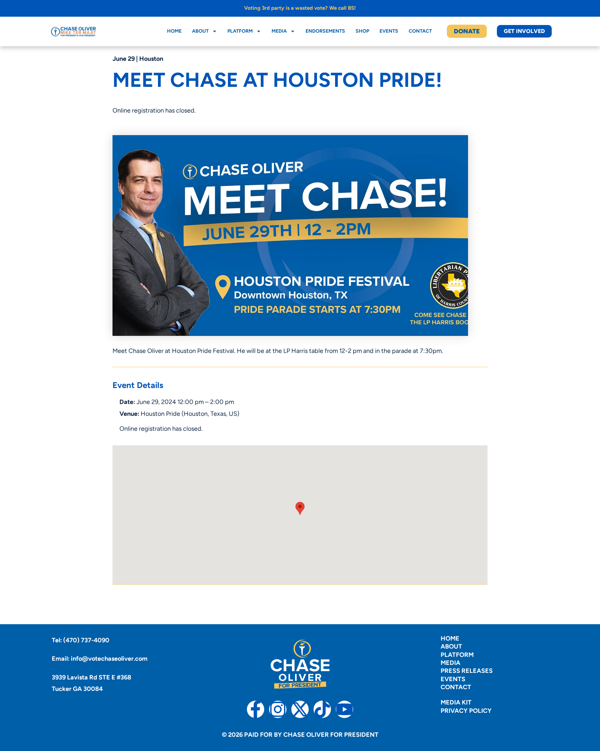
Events (389, 31)
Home (174, 31)
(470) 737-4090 (86, 640)
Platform (240, 31)
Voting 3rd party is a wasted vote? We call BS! (300, 8)
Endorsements (325, 31)
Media (279, 31)
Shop (362, 31)
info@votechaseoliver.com (109, 658)
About (200, 31)
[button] (300, 508)
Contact (420, 31)
